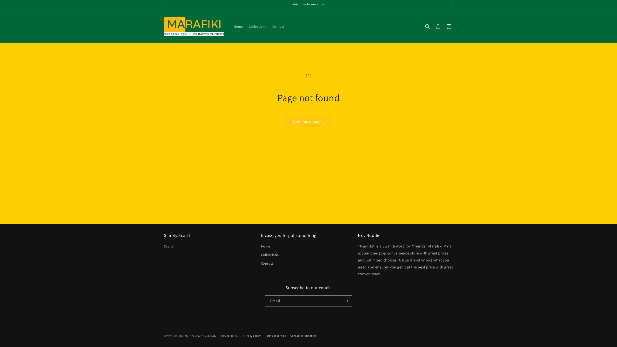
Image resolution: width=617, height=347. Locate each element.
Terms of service (275, 335)
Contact (267, 263)
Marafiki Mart (182, 336)
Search (169, 246)
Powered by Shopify (203, 336)
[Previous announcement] (165, 4)
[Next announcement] (451, 4)
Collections (270, 255)
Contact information (303, 335)
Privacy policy (252, 335)
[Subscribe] (346, 301)
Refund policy (229, 335)
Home (265, 246)
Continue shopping (308, 121)
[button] (427, 26)
